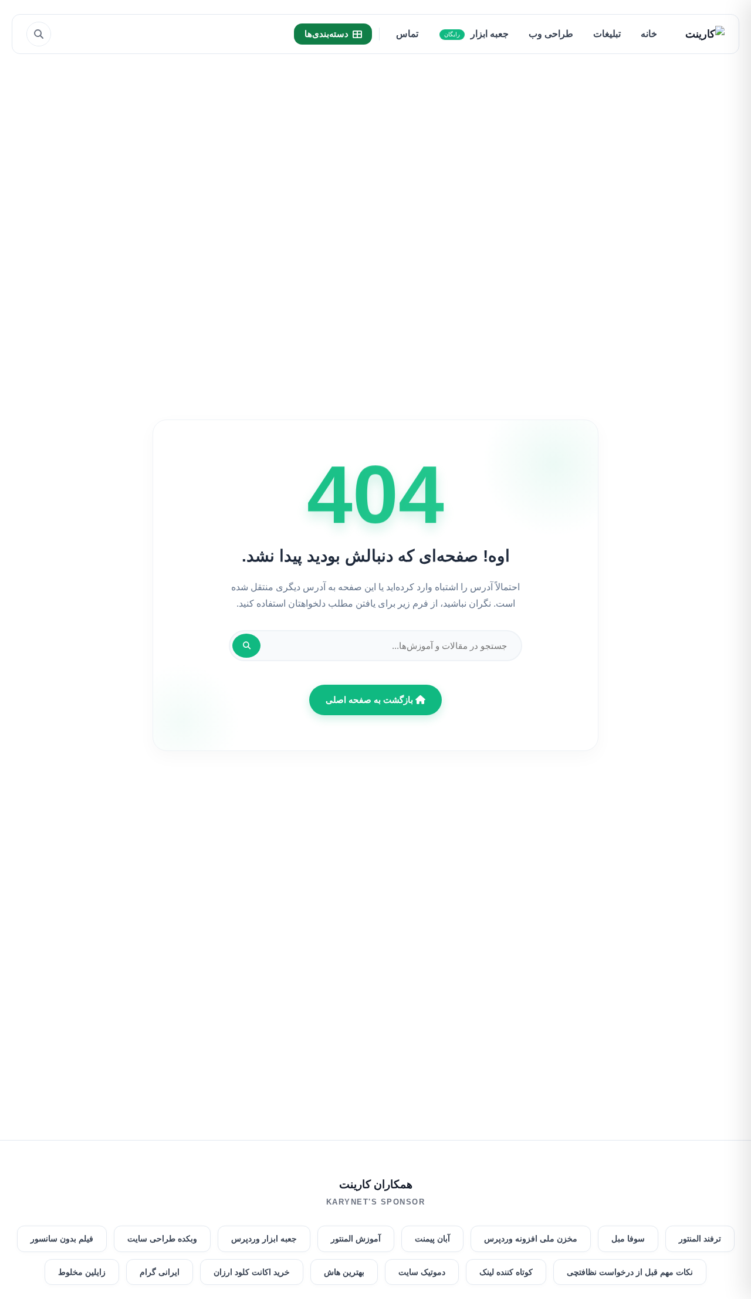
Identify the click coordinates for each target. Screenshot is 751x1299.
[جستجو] (38, 34)
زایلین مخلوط (82, 1272)
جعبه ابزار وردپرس (264, 1238)
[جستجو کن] (246, 646)
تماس (407, 34)
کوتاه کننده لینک (506, 1272)
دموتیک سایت (421, 1272)
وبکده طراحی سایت (162, 1238)
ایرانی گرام (160, 1272)
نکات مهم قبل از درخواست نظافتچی (630, 1272)
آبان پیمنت (432, 1238)
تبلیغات (607, 34)
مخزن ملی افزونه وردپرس (530, 1238)
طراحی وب (551, 34)
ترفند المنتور (700, 1238)
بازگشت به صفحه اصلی (370, 700)
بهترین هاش (344, 1272)
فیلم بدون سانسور (62, 1238)
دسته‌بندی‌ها (327, 34)
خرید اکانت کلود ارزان (252, 1272)
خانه (649, 34)
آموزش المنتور (356, 1238)
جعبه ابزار (476, 34)
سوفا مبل (628, 1238)
